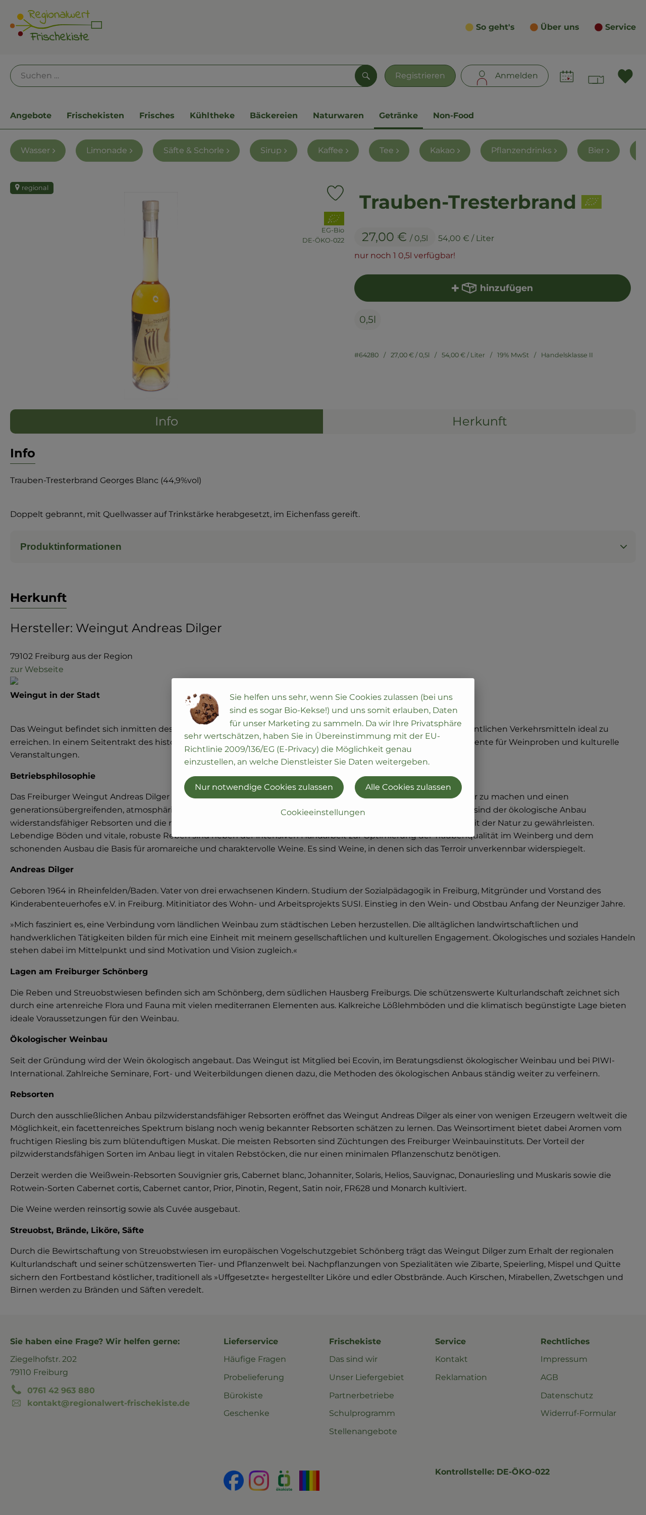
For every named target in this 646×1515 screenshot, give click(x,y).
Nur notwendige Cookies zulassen (264, 787)
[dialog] (323, 757)
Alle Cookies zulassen (408, 787)
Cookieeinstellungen (323, 812)
